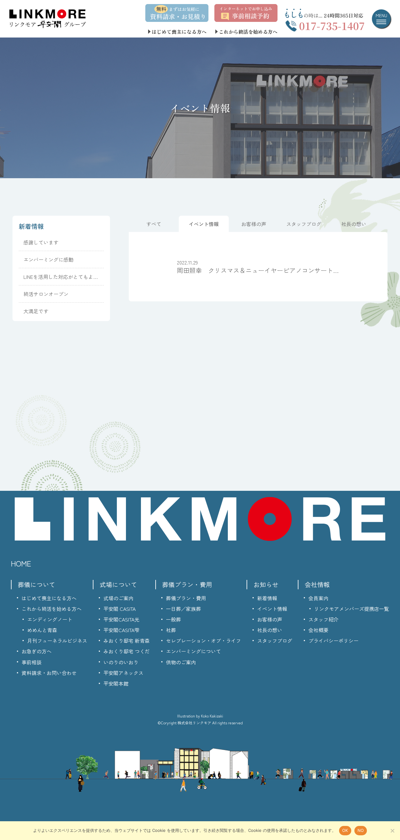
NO (361, 830)
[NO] (392, 830)
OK (345, 830)
